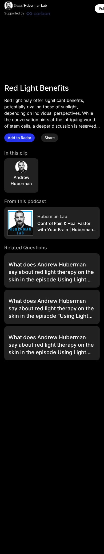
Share (50, 137)
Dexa (18, 5)
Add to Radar (19, 137)
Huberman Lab (35, 5)
